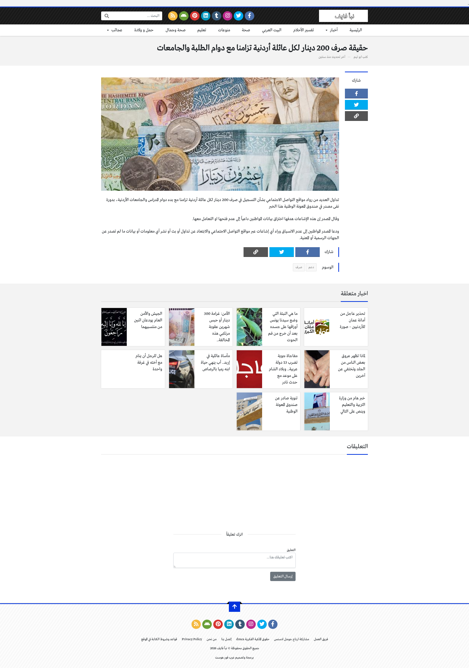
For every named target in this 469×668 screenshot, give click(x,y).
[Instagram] (227, 16)
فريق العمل (321, 639)
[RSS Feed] (173, 16)
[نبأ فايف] (343, 16)
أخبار (334, 30)
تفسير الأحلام (303, 30)
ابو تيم (358, 57)
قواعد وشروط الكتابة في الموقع (159, 639)
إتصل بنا (226, 639)
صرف (299, 267)
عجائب (116, 30)
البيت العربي (271, 30)
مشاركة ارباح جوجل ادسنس (291, 639)
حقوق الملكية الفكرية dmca (252, 639)
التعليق (291, 550)
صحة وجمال (176, 30)
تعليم (201, 30)
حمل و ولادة (144, 30)
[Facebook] (249, 16)
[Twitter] (238, 16)
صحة (246, 30)
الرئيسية (356, 30)
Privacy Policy (192, 639)
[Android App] (184, 16)
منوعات (224, 30)
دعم (311, 267)
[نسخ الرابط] (356, 116)
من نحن (212, 639)
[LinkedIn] (206, 16)
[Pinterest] (195, 16)
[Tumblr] (216, 16)
